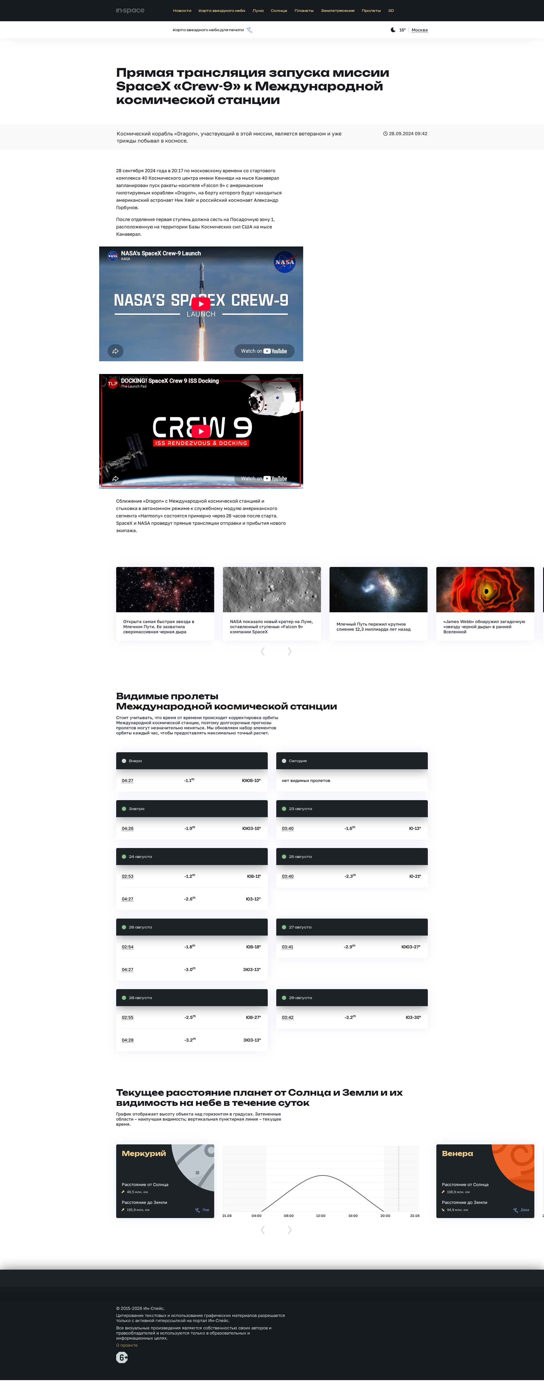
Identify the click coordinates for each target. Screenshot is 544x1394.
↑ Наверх (520, 1378)
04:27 (127, 780)
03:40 (288, 828)
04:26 (127, 828)
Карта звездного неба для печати (208, 30)
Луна (258, 10)
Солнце (279, 10)
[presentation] (263, 652)
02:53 (127, 876)
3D (391, 10)
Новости (182, 10)
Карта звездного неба (222, 10)
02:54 (127, 946)
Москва (420, 29)
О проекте (127, 1345)
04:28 (127, 1039)
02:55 (127, 1017)
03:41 (287, 946)
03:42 (288, 1017)
